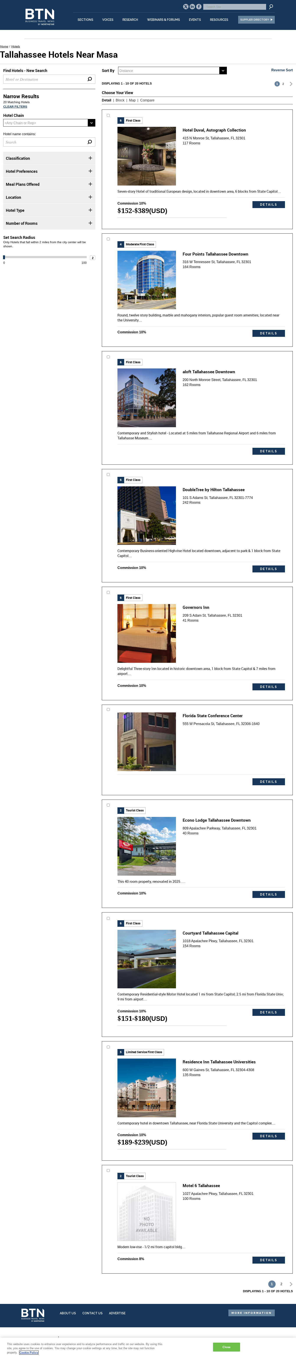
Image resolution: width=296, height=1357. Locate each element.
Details (268, 204)
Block (120, 100)
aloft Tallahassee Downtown (209, 371)
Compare (147, 100)
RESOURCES (219, 19)
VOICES (107, 19)
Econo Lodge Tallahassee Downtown (217, 820)
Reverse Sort (282, 70)
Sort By (108, 70)
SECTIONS (85, 19)
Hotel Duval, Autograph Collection (214, 130)
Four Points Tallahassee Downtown (215, 254)
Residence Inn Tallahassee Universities (219, 1061)
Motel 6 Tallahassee (201, 1185)
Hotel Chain (13, 115)
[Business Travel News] (40, 27)
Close (226, 1347)
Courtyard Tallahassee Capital (210, 933)
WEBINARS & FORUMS (163, 19)
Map (132, 100)
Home (4, 46)
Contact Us (92, 1313)
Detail (106, 100)
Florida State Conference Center (213, 715)
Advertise (117, 1313)
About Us (68, 1313)
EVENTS (195, 19)
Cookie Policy (29, 1352)
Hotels (15, 46)
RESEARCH (130, 19)
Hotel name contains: (19, 134)
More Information (251, 1313)
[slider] (4, 257)
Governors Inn (196, 607)
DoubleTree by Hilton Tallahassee (214, 489)
